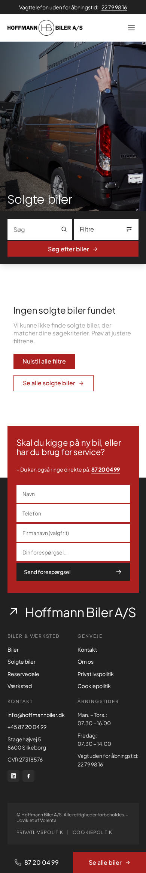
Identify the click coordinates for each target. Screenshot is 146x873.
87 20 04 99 (105, 469)
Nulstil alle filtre (44, 361)
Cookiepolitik (94, 685)
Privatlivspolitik (95, 673)
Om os (85, 661)
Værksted (19, 685)
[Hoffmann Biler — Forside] (45, 28)
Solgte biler (21, 661)
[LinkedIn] (13, 776)
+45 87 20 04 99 (26, 726)
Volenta (48, 820)
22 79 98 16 (114, 7)
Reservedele (23, 673)
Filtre (87, 229)
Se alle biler (105, 862)
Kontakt (87, 649)
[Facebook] (28, 776)
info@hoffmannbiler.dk (36, 714)
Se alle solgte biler (49, 383)
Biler (13, 649)
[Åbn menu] (131, 27)
